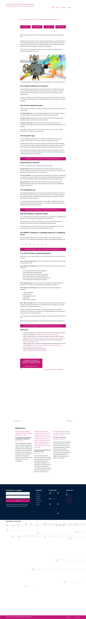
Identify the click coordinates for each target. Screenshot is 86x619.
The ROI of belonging (59, 437)
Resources (63, 7)
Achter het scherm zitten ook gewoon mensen (42, 450)
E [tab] (30, 244)
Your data (69, 617)
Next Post (70, 421)
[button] (53, 7)
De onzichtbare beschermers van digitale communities (23, 438)
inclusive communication (53, 19)
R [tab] (26, 244)
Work (57, 7)
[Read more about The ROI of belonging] (62, 433)
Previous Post (17, 421)
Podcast (27, 19)
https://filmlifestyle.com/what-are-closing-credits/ (47, 334)
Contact (69, 7)
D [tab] (34, 244)
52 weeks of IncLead (42, 19)
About (53, 7)
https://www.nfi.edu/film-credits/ (31, 341)
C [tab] (22, 244)
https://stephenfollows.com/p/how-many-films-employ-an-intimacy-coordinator (46, 338)
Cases (23, 19)
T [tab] (41, 244)
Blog (21, 19)
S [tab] (45, 244)
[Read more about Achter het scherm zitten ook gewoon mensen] (43, 439)
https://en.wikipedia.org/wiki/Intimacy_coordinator (35, 350)
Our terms (77, 617)
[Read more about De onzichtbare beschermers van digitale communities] (24, 433)
